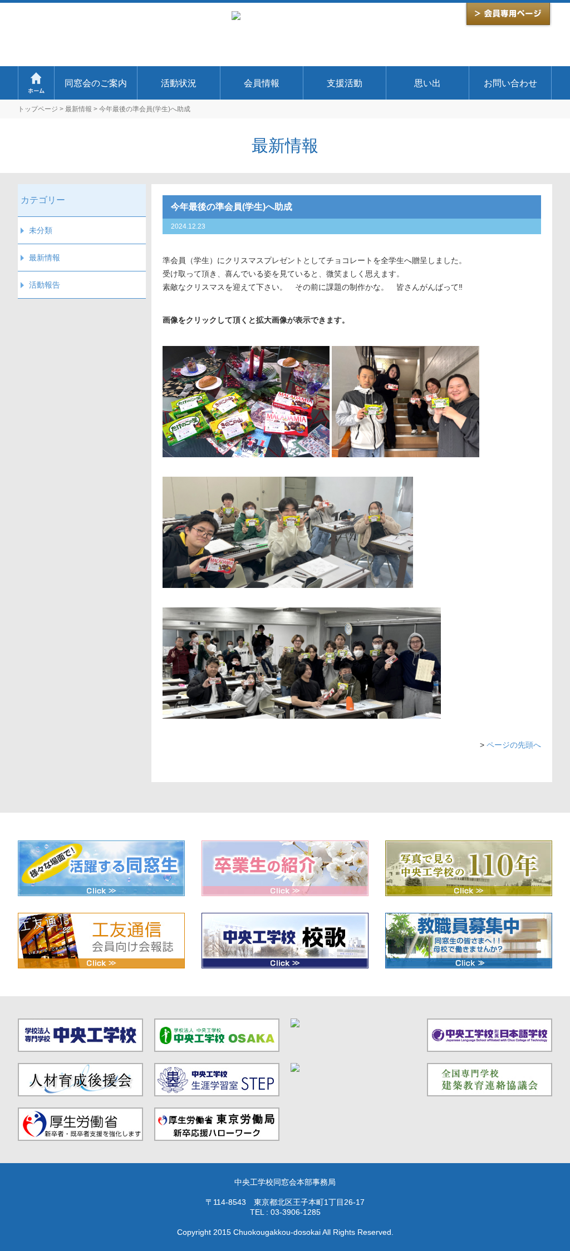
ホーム (36, 83)
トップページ (38, 109)
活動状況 (178, 83)
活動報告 (44, 284)
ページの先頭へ (514, 744)
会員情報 (261, 83)
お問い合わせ (510, 83)
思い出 (427, 83)
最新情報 (78, 109)
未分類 (40, 230)
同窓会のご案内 (96, 83)
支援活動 (344, 83)
